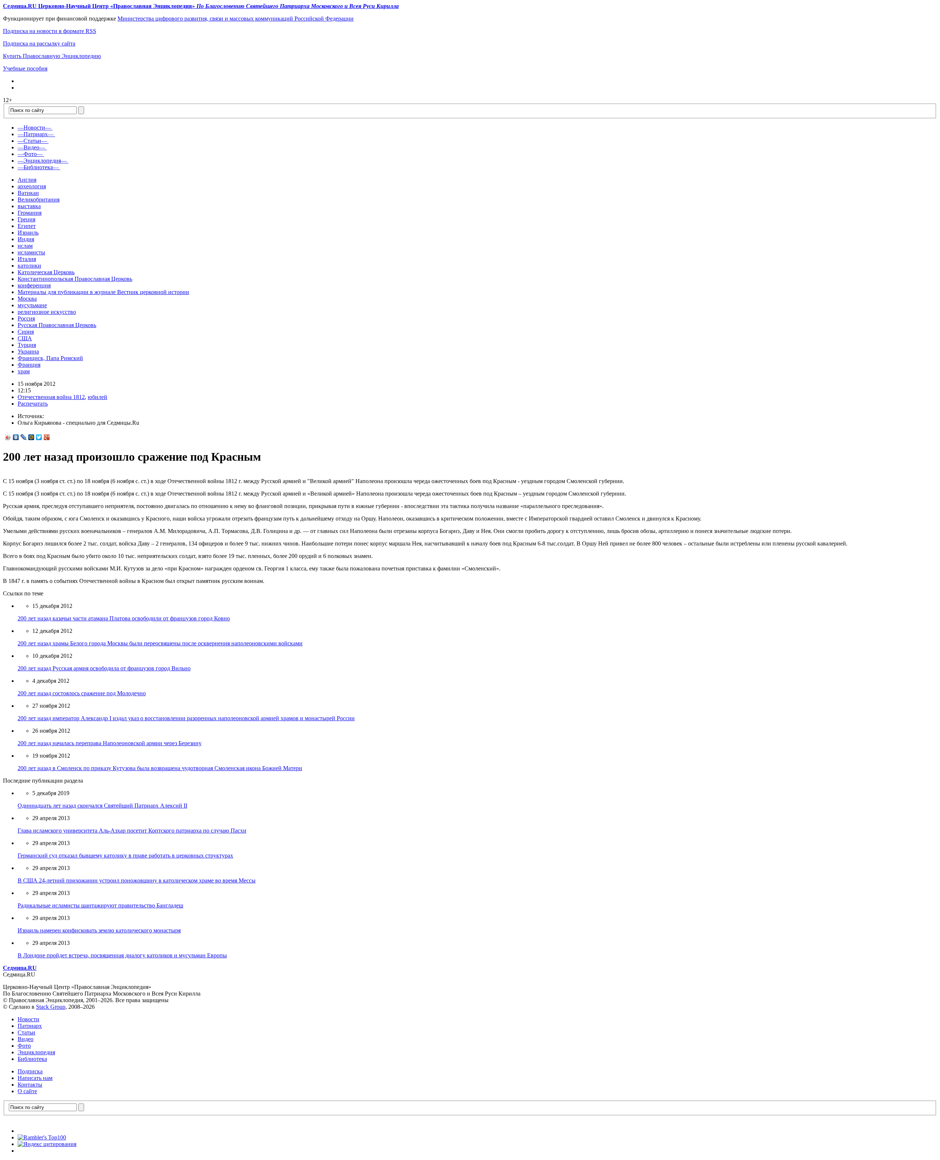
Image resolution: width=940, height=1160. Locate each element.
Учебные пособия (25, 68)
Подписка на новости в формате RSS (49, 31)
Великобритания (38, 199)
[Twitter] (39, 437)
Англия (27, 180)
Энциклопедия (36, 1052)
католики (29, 265)
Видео (25, 1039)
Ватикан (28, 193)
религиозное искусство (47, 312)
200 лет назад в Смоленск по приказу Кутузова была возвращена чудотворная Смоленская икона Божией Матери (160, 768)
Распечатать (33, 403)
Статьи (26, 1032)
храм (24, 371)
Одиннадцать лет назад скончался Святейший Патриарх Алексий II (102, 805)
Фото (24, 1046)
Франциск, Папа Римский (50, 358)
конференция (34, 285)
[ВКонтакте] (16, 437)
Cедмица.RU (20, 968)
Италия (27, 259)
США (25, 338)
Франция (29, 365)
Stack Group (50, 1007)
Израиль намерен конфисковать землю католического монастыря (99, 930)
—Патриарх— (36, 134)
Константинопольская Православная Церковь (75, 279)
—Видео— (31, 147)
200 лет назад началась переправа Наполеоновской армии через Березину (110, 743)
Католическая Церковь (46, 272)
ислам (25, 246)
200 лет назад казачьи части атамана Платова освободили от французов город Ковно (124, 618)
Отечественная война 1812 (51, 397)
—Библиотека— (38, 167)
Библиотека (32, 1059)
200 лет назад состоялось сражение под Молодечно (82, 693)
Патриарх (30, 1026)
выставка (29, 206)
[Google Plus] (47, 437)
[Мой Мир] (31, 437)
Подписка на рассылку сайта (39, 43)
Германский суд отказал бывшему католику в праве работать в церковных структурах (125, 855)
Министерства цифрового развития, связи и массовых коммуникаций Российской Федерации (236, 18)
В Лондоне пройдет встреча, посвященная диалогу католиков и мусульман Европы (122, 955)
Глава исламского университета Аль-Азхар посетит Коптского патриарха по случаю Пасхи (132, 830)
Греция (26, 219)
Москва (27, 299)
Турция (27, 345)
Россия (26, 318)
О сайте (27, 1091)
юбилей (97, 397)
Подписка (30, 1071)
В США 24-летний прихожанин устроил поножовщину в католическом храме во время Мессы (137, 880)
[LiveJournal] (24, 437)
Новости (28, 1019)
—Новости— (34, 127)
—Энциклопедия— (42, 160)
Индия (26, 239)
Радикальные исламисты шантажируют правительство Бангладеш (100, 905)
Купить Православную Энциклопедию (52, 56)
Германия (29, 213)
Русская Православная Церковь (57, 325)
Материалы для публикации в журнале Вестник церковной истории (103, 292)
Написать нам (35, 1078)
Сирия (26, 332)
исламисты (31, 252)
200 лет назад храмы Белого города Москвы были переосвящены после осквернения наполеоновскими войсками (160, 643)
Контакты (30, 1084)
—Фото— (30, 154)
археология (32, 186)
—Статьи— (32, 141)
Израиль (28, 232)
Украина (28, 351)
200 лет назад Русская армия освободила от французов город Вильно (104, 668)
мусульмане (32, 305)
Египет (27, 226)
